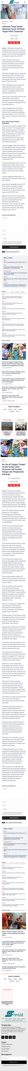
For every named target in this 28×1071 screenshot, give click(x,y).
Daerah (5, 277)
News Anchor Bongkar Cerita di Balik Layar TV (15, 262)
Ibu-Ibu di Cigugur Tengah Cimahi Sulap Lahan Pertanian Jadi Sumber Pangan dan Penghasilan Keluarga (12, 297)
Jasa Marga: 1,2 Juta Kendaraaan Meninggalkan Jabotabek (7, 433)
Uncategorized (7, 271)
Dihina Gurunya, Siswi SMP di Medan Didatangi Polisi (15, 279)
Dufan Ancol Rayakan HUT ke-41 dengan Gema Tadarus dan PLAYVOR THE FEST (12, 313)
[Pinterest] (15, 42)
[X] (12, 42)
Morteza (16, 35)
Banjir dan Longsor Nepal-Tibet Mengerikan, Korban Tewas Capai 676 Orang (12, 397)
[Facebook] (9, 42)
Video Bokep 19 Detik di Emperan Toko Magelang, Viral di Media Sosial (13, 267)
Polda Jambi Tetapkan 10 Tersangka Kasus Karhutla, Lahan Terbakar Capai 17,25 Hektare (14, 388)
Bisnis (12, 291)
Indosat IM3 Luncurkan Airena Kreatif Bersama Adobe (13, 308)
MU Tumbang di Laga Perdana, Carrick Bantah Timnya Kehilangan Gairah (13, 319)
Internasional (4, 400)
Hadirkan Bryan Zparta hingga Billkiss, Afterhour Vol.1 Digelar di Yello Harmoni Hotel (13, 330)
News (11, 21)
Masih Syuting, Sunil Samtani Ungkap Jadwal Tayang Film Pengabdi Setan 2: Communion (15, 285)
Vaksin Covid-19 (8, 251)
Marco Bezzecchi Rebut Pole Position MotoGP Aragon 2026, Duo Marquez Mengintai (13, 335)
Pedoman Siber (20, 1065)
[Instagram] (6, 1037)
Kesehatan (5, 21)
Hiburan (6, 283)
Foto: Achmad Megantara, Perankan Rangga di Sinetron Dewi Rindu (15, 273)
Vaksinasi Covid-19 (15, 251)
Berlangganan (13, 1062)
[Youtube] (13, 1037)
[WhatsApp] (18, 42)
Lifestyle (4, 311)
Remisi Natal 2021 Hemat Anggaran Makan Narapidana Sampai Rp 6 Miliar (21, 433)
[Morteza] (11, 36)
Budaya (17, 291)
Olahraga (4, 316)
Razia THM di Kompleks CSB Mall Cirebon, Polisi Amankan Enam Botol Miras (12, 303)
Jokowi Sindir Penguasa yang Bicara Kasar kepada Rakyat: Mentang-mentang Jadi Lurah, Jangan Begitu (13, 324)
